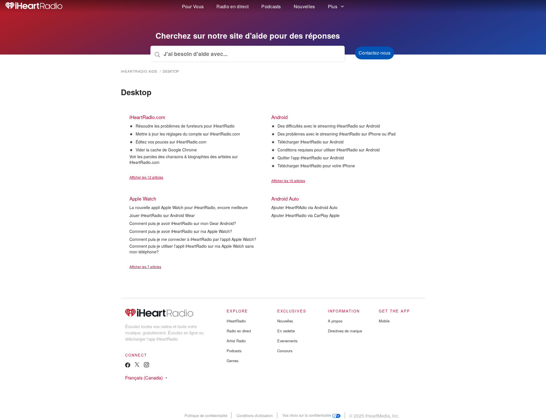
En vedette (286, 330)
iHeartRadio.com (147, 116)
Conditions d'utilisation (255, 415)
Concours (284, 350)
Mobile (384, 321)
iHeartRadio (236, 321)
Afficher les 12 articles (146, 177)
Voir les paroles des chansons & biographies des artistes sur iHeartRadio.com (183, 159)
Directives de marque (345, 330)
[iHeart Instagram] (146, 365)
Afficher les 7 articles (145, 266)
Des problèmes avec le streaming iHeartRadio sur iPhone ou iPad (337, 134)
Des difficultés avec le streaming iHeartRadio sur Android (329, 126)
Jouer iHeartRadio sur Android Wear (162, 215)
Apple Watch (142, 198)
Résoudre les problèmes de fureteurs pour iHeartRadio (185, 126)
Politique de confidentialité (206, 415)
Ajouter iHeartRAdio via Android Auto (304, 207)
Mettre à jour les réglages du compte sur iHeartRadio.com (188, 134)
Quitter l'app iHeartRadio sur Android (311, 157)
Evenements (287, 340)
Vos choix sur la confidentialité (307, 415)
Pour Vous (193, 6)
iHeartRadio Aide (139, 71)
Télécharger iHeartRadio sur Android (311, 142)
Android (279, 116)
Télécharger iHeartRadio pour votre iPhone (316, 165)
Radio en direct (232, 6)
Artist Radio (236, 340)
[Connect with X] (137, 365)
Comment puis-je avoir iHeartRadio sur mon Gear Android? (182, 223)
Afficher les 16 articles (288, 180)
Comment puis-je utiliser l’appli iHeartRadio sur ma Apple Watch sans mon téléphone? (191, 249)
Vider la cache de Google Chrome (166, 150)
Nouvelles (304, 6)
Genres (232, 360)
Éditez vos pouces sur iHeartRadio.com (171, 142)
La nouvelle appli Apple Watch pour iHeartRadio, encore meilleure (188, 207)
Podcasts (271, 6)
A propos (335, 321)
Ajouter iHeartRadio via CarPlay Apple (305, 215)
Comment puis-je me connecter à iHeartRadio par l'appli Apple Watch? (192, 239)
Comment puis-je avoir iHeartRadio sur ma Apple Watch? (180, 231)
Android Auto (285, 198)
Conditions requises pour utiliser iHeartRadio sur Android (329, 150)
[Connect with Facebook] (127, 366)
